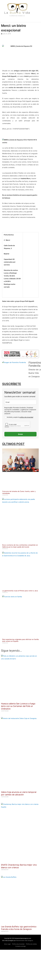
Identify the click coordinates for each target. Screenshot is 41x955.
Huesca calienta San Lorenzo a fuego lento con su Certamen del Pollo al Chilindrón (18, 706)
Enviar (20, 434)
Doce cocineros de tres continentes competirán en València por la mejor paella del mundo (20, 546)
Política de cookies (31, 944)
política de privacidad (26, 417)
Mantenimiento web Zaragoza (24, 940)
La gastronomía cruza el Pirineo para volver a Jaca (20, 591)
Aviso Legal (7, 944)
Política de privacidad (18, 944)
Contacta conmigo (20, 946)
